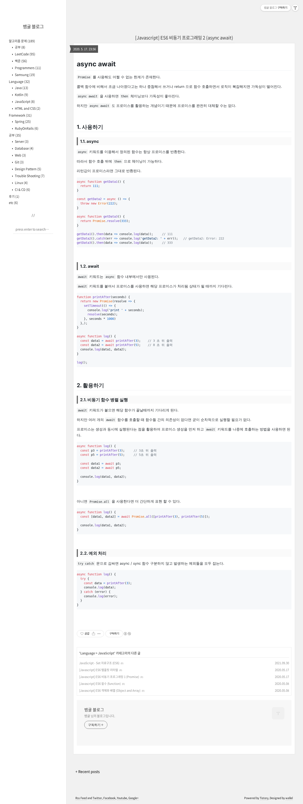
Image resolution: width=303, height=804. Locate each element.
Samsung (24, 74)
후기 (14, 196)
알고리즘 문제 (22, 41)
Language (19, 81)
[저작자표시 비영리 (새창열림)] (127, 633)
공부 (19, 47)
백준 (20, 61)
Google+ (133, 798)
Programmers (27, 67)
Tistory (264, 798)
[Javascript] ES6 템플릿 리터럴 (98, 670)
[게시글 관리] (99, 633)
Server (21, 141)
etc (13, 202)
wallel (289, 798)
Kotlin (21, 94)
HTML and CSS (27, 108)
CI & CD (22, 189)
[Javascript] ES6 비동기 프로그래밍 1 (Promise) (109, 676)
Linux (21, 182)
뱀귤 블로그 (33, 26)
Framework (20, 115)
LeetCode (24, 54)
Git (19, 162)
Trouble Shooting (29, 175)
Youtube (122, 798)
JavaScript (24, 101)
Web (20, 155)
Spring (22, 121)
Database (23, 148)
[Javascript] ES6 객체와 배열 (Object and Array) (109, 690)
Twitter (97, 798)
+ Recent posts (87, 771)
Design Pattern (27, 169)
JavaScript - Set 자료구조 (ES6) (99, 663)
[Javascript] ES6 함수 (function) (100, 683)
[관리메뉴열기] (295, 7)
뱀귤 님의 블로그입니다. (99, 716)
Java (21, 87)
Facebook (109, 798)
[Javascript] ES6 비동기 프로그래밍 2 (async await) (184, 37)
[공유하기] (93, 633)
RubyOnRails (26, 128)
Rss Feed (81, 798)
